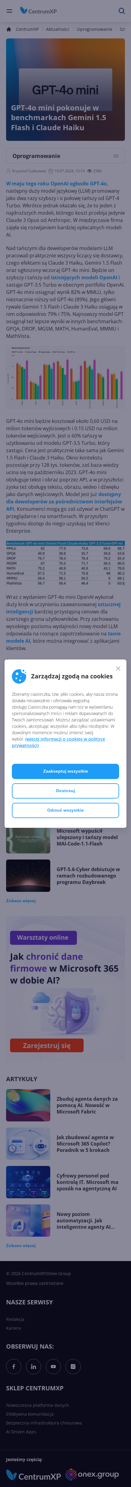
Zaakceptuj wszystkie (65, 771)
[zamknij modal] (118, 668)
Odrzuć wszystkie (65, 810)
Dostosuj (65, 790)
